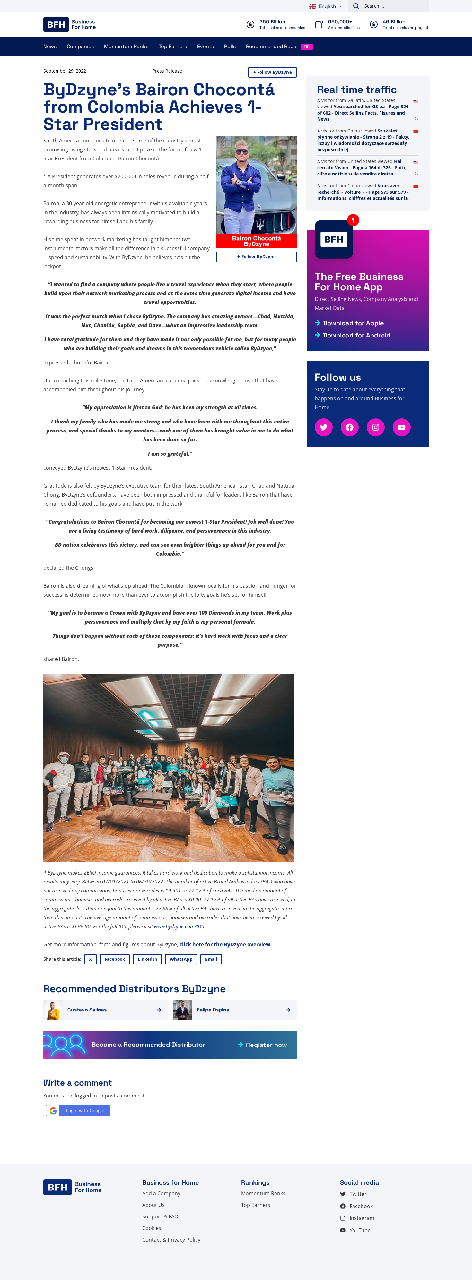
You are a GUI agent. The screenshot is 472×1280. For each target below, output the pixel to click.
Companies (80, 46)
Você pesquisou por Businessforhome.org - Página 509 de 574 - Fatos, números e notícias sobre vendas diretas (358, 140)
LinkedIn (147, 959)
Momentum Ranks (126, 46)
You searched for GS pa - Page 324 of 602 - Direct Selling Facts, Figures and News (362, 174)
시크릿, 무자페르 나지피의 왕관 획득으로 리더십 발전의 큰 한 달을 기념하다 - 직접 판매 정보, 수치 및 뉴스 (363, 109)
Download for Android (356, 335)
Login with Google (85, 1110)
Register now (266, 1045)
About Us (153, 1204)
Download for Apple (353, 323)
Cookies (151, 1228)
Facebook (115, 959)
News (50, 46)
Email (211, 959)
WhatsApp (181, 959)
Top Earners (173, 46)
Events (205, 46)
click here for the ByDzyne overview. (225, 944)
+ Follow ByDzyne (272, 72)
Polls (230, 46)
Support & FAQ (160, 1216)
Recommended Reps (271, 46)
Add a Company (161, 1193)
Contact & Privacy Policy (171, 1239)
